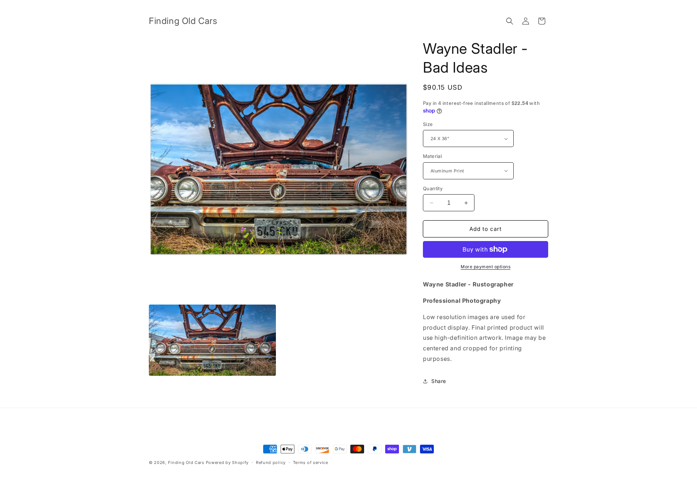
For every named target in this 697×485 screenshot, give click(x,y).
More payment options (485, 266)
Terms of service (310, 462)
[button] (510, 21)
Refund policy (271, 462)
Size (428, 124)
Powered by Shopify (227, 462)
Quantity (433, 188)
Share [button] (438, 381)
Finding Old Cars (186, 462)
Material (432, 156)
